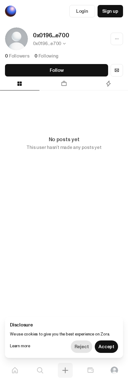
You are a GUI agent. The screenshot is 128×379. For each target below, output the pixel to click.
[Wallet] (90, 370)
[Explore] (40, 370)
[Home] (14, 370)
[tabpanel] (64, 107)
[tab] (64, 83)
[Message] (117, 70)
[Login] (114, 370)
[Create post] (65, 370)
